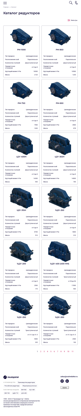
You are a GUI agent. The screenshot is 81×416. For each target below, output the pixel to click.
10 (68, 351)
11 (73, 351)
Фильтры (74, 20)
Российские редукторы (12, 386)
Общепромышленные (29, 386)
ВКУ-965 (23, 390)
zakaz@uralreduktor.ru (69, 377)
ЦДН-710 (15, 393)
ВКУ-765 (7, 393)
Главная (6, 7)
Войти (65, 388)
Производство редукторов (26, 382)
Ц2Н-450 (24, 393)
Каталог (13, 7)
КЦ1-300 (32, 390)
